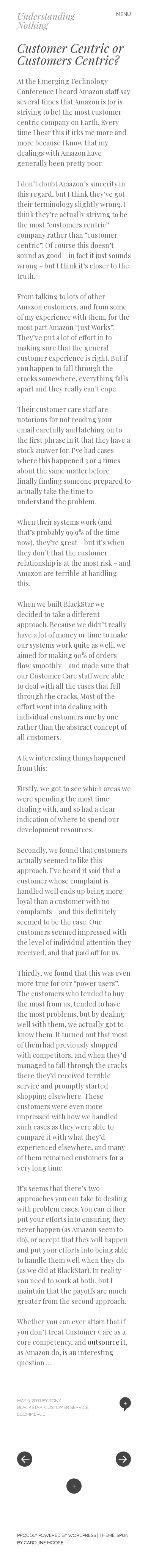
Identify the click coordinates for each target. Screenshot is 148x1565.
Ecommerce (31, 1414)
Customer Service (66, 1407)
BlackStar (30, 1407)
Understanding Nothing (46, 20)
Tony (55, 1400)
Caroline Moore (43, 1542)
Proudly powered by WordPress (56, 1535)
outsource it (107, 1342)
